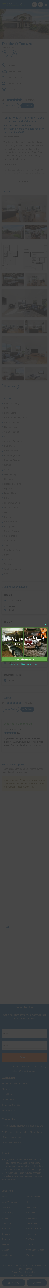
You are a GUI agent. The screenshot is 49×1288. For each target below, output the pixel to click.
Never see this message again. (24, 664)
